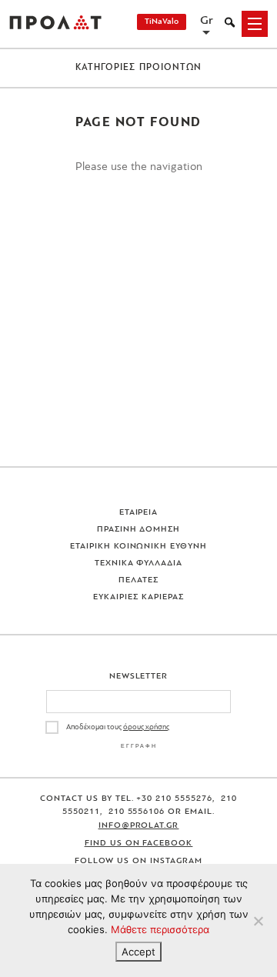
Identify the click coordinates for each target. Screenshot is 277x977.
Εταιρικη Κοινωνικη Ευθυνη (139, 546)
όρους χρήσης (146, 727)
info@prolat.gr (138, 826)
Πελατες (138, 580)
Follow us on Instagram (138, 861)
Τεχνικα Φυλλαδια (139, 563)
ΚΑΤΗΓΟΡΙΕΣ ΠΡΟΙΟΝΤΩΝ (138, 67)
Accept (138, 951)
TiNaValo (162, 22)
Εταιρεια (139, 513)
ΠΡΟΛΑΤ (55, 24)
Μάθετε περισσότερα (160, 929)
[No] (257, 921)
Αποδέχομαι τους (117, 727)
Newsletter (139, 676)
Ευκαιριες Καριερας (138, 597)
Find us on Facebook (139, 843)
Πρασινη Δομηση (139, 529)
